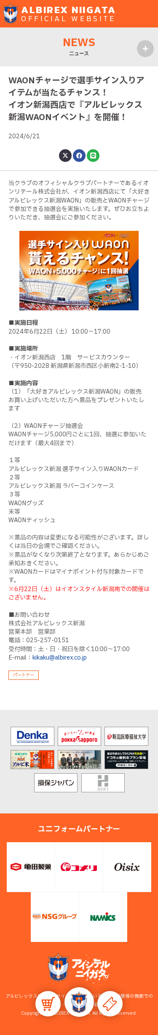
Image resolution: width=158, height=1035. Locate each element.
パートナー (23, 675)
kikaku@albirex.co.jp (59, 657)
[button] (79, 1002)
